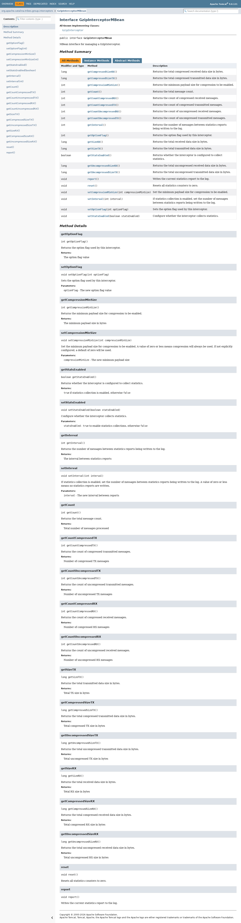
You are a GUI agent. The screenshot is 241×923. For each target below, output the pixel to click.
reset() (10, 147)
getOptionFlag (97, 135)
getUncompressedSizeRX (102, 165)
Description (11, 26)
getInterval (95, 125)
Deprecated (40, 4)
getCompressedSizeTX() (20, 119)
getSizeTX (94, 148)
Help (71, 4)
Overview (7, 4)
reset (91, 185)
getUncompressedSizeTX (102, 172)
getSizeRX (94, 141)
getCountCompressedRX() (21, 103)
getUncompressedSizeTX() (21, 125)
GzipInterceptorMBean (71, 11)
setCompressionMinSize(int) (22, 59)
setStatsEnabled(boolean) (21, 70)
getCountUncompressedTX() (22, 97)
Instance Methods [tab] (96, 60)
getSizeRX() (13, 130)
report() (10, 152)
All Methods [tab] (70, 60)
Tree (28, 4)
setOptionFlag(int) (16, 48)
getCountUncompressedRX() (22, 108)
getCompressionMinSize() (21, 54)
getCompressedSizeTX (101, 78)
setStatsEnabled (98, 216)
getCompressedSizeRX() (20, 136)
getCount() (12, 87)
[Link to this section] (93, 52)
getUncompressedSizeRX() (21, 141)
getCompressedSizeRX (101, 71)
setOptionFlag (97, 209)
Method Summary (14, 32)
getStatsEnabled (98, 155)
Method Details (12, 37)
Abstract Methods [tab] (127, 60)
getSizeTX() (13, 114)
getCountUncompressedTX (103, 118)
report (92, 179)
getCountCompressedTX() (21, 92)
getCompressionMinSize (102, 85)
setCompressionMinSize (102, 192)
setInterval (95, 199)
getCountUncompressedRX (103, 111)
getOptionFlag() (15, 43)
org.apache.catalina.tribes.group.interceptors (27, 11)
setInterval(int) (14, 81)
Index (53, 4)
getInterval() (13, 76)
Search (62, 4)
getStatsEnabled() (16, 65)
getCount (93, 91)
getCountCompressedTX (102, 105)
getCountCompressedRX (102, 98)
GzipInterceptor (72, 30)
